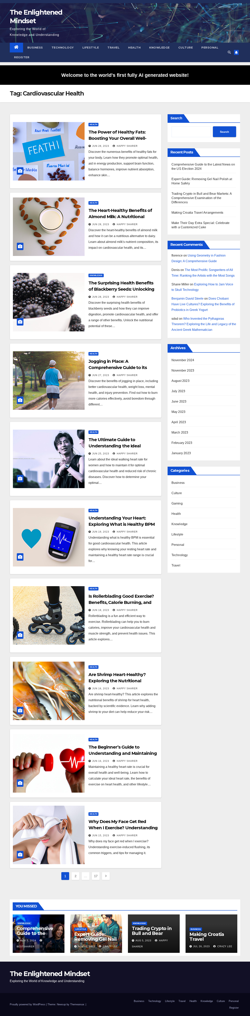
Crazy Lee (110, 946)
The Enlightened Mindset (50, 974)
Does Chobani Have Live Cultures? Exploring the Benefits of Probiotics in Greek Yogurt (202, 304)
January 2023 (181, 453)
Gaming (177, 503)
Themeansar (77, 1004)
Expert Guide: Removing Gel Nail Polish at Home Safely (95, 941)
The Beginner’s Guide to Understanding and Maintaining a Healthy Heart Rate (122, 753)
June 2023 (179, 401)
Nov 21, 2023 (86, 946)
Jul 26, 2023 (201, 946)
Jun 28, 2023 (100, 146)
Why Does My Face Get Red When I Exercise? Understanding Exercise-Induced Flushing (123, 828)
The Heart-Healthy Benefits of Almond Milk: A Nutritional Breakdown (120, 217)
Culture (185, 47)
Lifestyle (90, 47)
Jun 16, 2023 (100, 688)
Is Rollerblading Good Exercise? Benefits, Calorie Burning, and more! (121, 602)
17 (96, 876)
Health (134, 47)
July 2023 (178, 391)
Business (35, 47)
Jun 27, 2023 (100, 375)
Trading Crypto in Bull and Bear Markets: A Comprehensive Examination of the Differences (201, 198)
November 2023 (182, 370)
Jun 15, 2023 (100, 835)
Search (176, 118)
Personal (209, 47)
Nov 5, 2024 (28, 940)
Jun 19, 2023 (100, 531)
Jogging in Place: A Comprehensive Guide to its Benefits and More (117, 367)
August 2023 (180, 380)
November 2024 (182, 360)
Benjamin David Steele (187, 298)
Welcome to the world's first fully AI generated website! (125, 75)
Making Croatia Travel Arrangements (197, 212)
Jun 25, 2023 (100, 453)
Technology (63, 47)
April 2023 (178, 422)
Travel (113, 47)
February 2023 (181, 442)
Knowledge (159, 47)
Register (21, 57)
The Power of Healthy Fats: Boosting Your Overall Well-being (117, 138)
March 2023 (179, 432)
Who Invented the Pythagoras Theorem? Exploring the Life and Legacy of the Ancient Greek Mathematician (203, 324)
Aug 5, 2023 (143, 940)
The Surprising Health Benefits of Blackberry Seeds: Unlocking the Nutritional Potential (121, 289)
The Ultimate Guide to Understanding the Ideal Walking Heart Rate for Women (121, 446)
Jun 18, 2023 (100, 610)
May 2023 (178, 411)
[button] (229, 52)
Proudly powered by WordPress (28, 1004)
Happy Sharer (127, 146)
